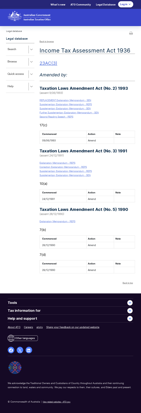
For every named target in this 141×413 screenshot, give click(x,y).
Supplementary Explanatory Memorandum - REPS (66, 104)
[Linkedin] (29, 350)
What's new (58, 4)
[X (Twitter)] (20, 350)
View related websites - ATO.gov (56, 402)
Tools (12, 303)
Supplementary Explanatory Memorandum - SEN (65, 108)
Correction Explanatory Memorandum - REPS (63, 167)
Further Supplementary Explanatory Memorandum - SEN (69, 113)
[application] (20, 68)
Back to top (128, 283)
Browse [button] (17, 64)
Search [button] (17, 52)
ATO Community (80, 4)
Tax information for (24, 311)
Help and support (22, 318)
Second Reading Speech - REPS (56, 117)
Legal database (17, 38)
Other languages (25, 338)
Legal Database (106, 4)
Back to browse (47, 42)
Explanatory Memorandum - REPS (57, 163)
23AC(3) (48, 63)
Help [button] (16, 89)
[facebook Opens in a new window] (11, 350)
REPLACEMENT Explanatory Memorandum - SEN (65, 100)
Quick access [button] (21, 76)
